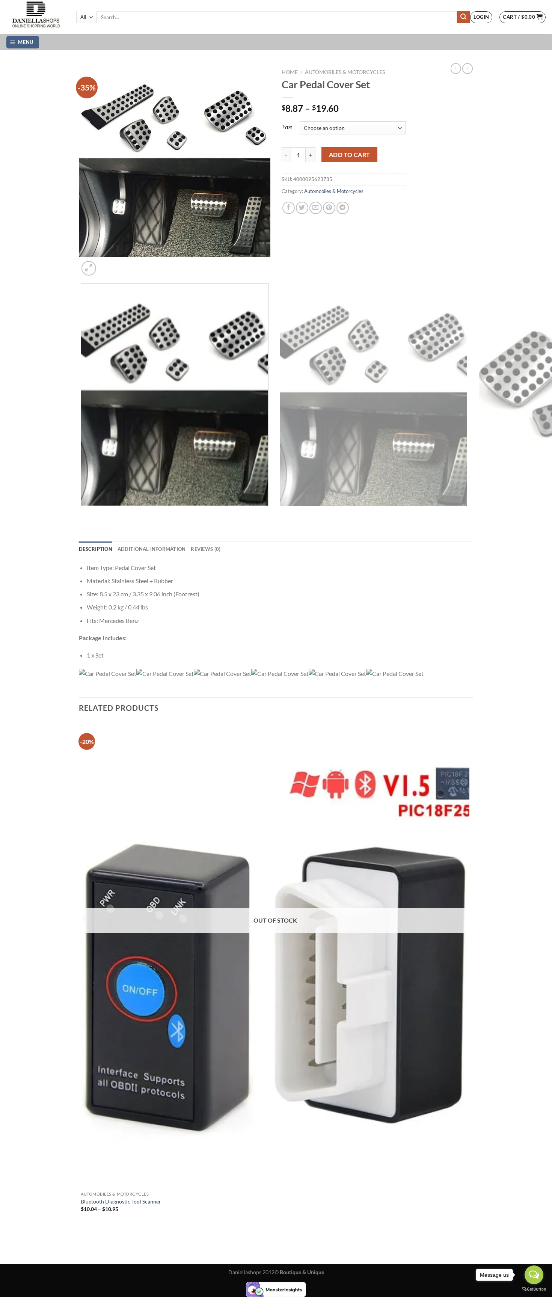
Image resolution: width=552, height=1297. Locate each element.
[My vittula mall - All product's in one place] (35, 17)
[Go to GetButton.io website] (534, 1289)
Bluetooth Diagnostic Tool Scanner (121, 1201)
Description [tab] (95, 549)
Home (290, 72)
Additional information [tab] (152, 549)
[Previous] (82, 513)
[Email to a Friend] (315, 208)
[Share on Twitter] (302, 208)
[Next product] (456, 68)
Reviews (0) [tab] (205, 549)
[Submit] (463, 17)
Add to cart (349, 154)
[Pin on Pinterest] (329, 208)
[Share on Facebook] (288, 208)
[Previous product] (467, 68)
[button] (481, 17)
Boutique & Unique (302, 1272)
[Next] (107, 264)
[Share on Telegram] (342, 208)
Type (287, 127)
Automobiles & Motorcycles (345, 72)
